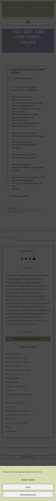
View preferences (28, 494)
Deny (28, 487)
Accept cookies (28, 479)
